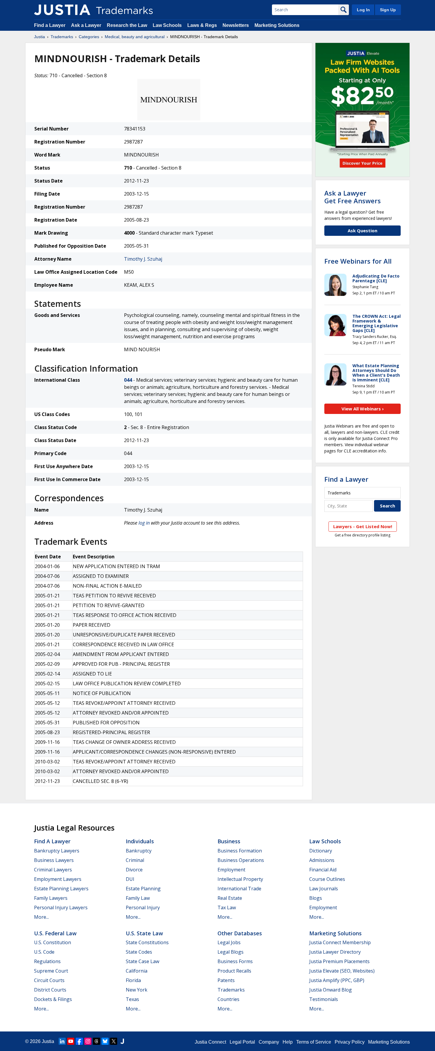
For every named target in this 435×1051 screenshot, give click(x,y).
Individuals (140, 841)
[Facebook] (79, 1041)
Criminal (135, 860)
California (136, 971)
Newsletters (236, 25)
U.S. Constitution (52, 942)
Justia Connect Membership (340, 942)
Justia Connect (210, 1041)
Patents (226, 980)
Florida (133, 980)
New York (136, 989)
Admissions (321, 860)
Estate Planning (143, 888)
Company (269, 1041)
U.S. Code (44, 952)
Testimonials (323, 999)
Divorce (134, 869)
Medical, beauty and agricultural (135, 36)
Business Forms (235, 961)
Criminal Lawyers (53, 869)
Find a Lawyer (49, 25)
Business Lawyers (54, 860)
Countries (228, 999)
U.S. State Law (144, 933)
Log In (363, 9)
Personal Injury (143, 907)
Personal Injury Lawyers (61, 907)
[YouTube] (70, 1041)
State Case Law (142, 961)
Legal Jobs (229, 942)
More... (41, 917)
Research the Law (127, 25)
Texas (132, 999)
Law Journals (323, 888)
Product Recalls (234, 971)
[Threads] (96, 1041)
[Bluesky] (105, 1041)
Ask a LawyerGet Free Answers (352, 196)
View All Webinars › (362, 409)
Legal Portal (242, 1041)
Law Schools (167, 25)
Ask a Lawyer (86, 25)
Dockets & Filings (53, 999)
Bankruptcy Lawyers (56, 850)
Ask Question (362, 230)
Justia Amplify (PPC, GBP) (336, 980)
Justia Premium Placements (339, 961)
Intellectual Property (240, 879)
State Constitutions (147, 942)
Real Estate (230, 898)
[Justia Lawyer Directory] (122, 1041)
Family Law (138, 898)
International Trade (239, 888)
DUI (130, 879)
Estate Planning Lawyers (61, 888)
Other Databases (240, 933)
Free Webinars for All (358, 261)
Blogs (315, 898)
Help (288, 1041)
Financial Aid (322, 869)
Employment (231, 869)
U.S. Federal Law (55, 933)
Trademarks (62, 36)
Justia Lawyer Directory (335, 952)
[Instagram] (87, 1041)
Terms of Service (313, 1041)
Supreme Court (51, 971)
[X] (113, 1041)
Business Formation (240, 850)
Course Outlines (327, 879)
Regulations (47, 961)
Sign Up (388, 9)
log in (144, 523)
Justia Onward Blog (330, 989)
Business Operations (241, 860)
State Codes (139, 952)
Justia (39, 36)
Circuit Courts (49, 980)
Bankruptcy (139, 850)
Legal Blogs (231, 952)
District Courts (50, 989)
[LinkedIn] (62, 1041)
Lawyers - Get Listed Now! (362, 526)
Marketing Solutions (276, 25)
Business (229, 841)
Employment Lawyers (57, 879)
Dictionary (320, 850)
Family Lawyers (50, 898)
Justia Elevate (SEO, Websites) (342, 971)
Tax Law (227, 907)
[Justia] (62, 9)
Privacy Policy (350, 1041)
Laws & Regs (202, 25)
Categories (89, 36)
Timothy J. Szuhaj (143, 259)
